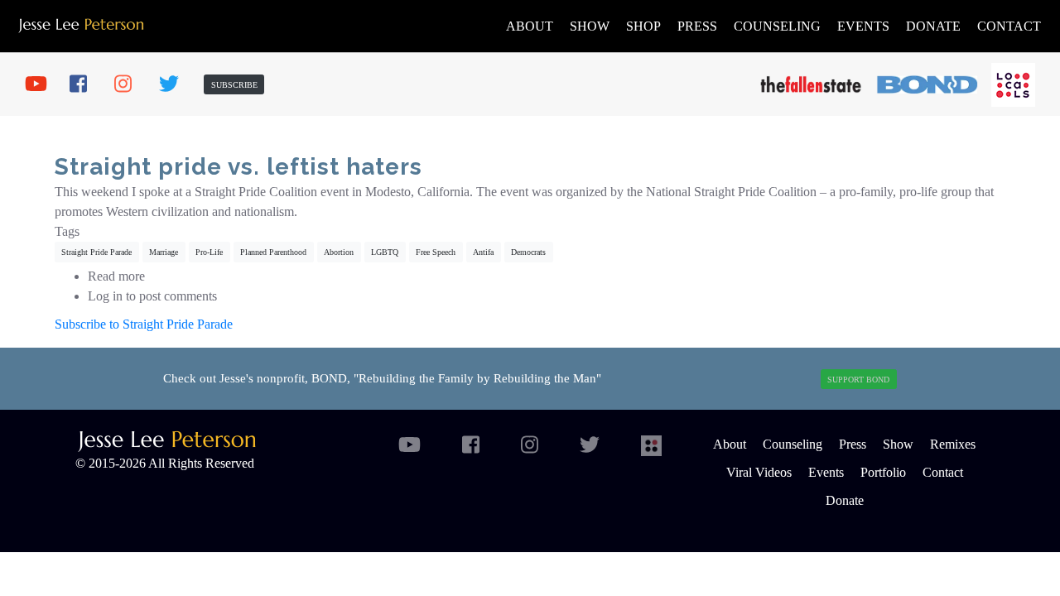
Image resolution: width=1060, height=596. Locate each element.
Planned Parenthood (273, 252)
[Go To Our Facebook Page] (86, 84)
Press (697, 26)
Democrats (528, 252)
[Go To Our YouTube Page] (41, 84)
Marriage (163, 252)
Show (590, 26)
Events (863, 26)
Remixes (953, 444)
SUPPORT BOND (858, 379)
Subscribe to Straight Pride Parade (144, 324)
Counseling (777, 26)
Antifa (483, 252)
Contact (1009, 26)
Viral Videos (759, 472)
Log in (105, 296)
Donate (933, 26)
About (529, 26)
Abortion (339, 252)
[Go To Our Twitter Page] (175, 84)
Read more (116, 276)
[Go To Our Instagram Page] (130, 84)
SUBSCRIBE (234, 84)
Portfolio (883, 472)
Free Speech (435, 252)
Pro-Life (209, 252)
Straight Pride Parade (96, 252)
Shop (643, 26)
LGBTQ (384, 252)
